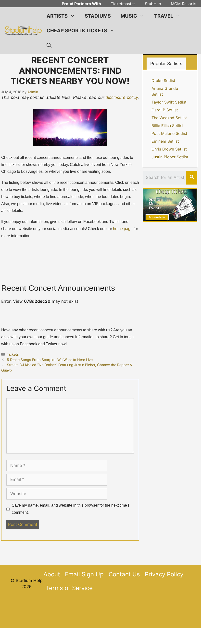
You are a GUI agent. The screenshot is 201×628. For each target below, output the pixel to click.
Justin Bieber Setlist (169, 156)
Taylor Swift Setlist (169, 102)
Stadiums (98, 16)
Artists (57, 16)
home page (123, 229)
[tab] (166, 64)
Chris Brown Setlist (169, 149)
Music (129, 16)
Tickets (13, 354)
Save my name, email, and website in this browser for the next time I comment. (70, 508)
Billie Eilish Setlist (167, 125)
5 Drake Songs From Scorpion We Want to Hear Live (50, 360)
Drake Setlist (163, 80)
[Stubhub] (170, 220)
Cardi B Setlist (164, 109)
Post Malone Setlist (169, 133)
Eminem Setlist (165, 141)
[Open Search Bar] (49, 45)
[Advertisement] (100, 615)
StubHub (153, 3)
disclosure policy (121, 97)
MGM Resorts (183, 3)
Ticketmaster (123, 3)
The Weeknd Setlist (169, 117)
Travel (163, 16)
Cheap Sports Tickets (77, 31)
